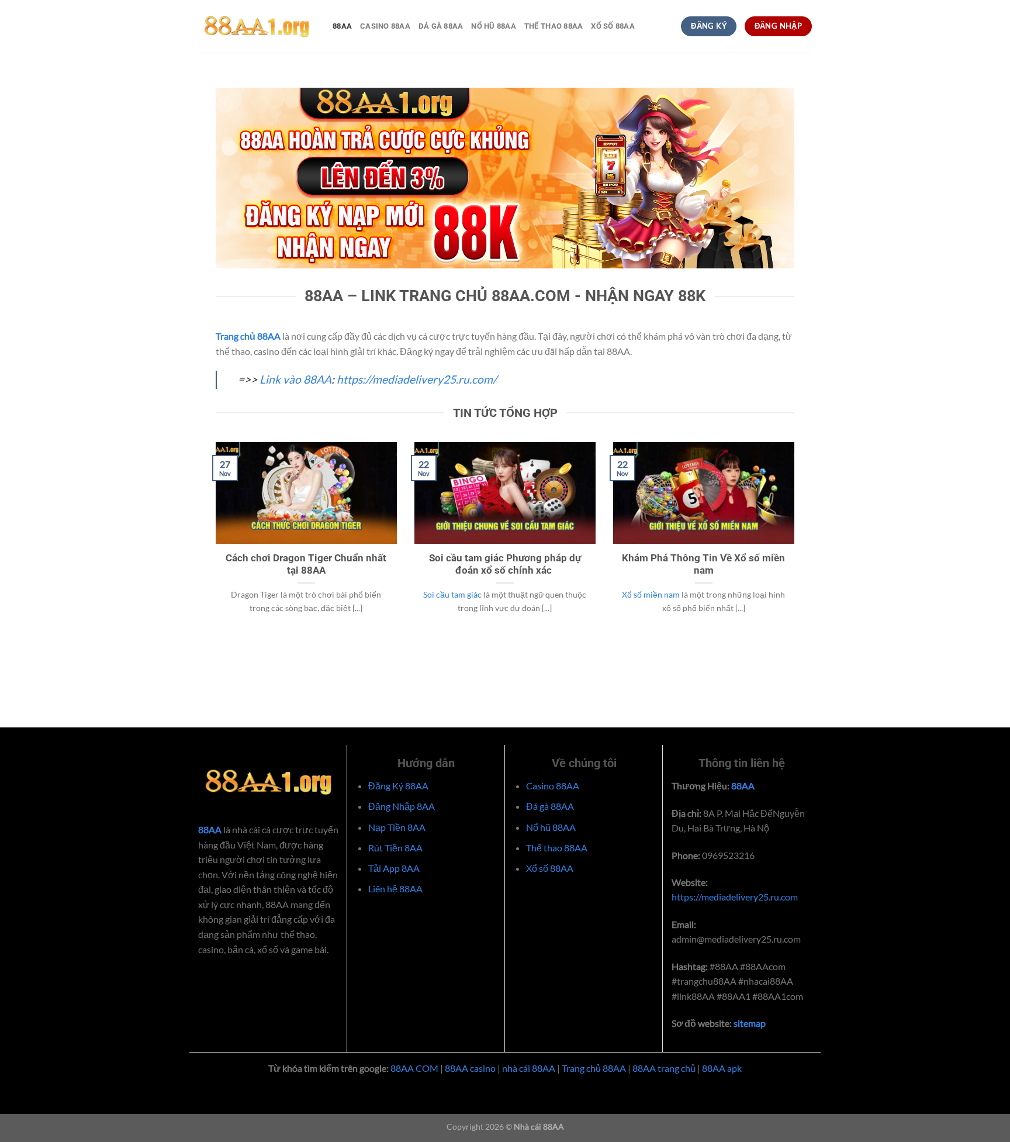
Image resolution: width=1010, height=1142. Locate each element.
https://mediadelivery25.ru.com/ (417, 379)
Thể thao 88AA (553, 26)
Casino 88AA (385, 26)
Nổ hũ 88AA (493, 26)
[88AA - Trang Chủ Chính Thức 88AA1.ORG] (256, 26)
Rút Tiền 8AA (395, 847)
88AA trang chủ (664, 1068)
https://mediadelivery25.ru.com (735, 896)
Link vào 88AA (295, 379)
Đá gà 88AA (441, 26)
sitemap (749, 1023)
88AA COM (414, 1068)
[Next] (796, 548)
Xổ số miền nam (651, 594)
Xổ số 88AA (613, 26)
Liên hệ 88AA (395, 888)
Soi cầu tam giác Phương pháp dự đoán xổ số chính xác (505, 565)
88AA (342, 26)
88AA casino (470, 1068)
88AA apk (722, 1068)
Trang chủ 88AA (594, 1068)
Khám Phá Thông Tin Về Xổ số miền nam (703, 565)
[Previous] (213, 548)
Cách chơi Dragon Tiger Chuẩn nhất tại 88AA (306, 565)
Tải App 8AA (394, 868)
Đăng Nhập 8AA (401, 806)
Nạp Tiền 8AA (397, 827)
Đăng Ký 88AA (398, 785)
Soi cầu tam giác (452, 594)
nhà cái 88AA (528, 1068)
